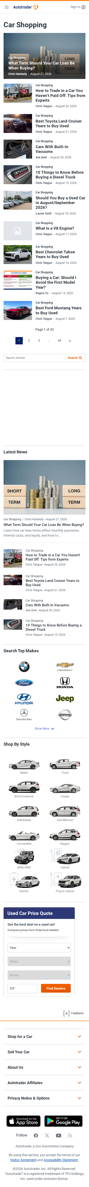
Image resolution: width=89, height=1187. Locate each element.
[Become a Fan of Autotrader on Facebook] (36, 1135)
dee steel (41, 157)
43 (59, 340)
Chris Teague (44, 106)
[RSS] (70, 1135)
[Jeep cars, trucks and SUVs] (65, 699)
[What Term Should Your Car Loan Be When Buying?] (44, 487)
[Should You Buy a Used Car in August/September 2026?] (18, 200)
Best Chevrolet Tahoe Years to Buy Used (55, 254)
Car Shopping (17, 57)
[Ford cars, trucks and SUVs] (24, 682)
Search (73, 358)
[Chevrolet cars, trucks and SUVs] (65, 667)
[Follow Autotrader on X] (47, 1135)
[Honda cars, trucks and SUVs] (65, 682)
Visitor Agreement (23, 1160)
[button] (77, 7)
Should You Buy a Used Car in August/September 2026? (60, 203)
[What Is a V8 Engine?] (18, 230)
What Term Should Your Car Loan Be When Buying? (44, 525)
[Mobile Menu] (6, 7)
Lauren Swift (44, 213)
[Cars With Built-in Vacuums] (18, 149)
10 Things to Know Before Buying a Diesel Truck (60, 174)
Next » (70, 340)
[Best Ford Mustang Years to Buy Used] (18, 310)
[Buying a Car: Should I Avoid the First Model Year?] (18, 280)
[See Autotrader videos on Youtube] (58, 1135)
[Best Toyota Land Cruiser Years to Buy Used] (18, 123)
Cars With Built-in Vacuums (52, 149)
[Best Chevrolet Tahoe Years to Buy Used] (18, 254)
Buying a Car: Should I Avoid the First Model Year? (56, 282)
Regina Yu (42, 293)
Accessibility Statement (61, 1160)
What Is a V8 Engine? (55, 228)
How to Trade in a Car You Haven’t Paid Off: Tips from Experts (60, 95)
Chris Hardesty (17, 74)
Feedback (77, 1013)
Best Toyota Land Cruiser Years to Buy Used (59, 123)
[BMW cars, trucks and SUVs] (24, 667)
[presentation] (62, 1121)
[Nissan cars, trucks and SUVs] (65, 714)
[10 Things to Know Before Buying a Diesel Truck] (18, 174)
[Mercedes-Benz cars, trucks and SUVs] (24, 714)
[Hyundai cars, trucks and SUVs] (24, 699)
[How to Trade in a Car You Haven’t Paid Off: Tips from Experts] (18, 93)
